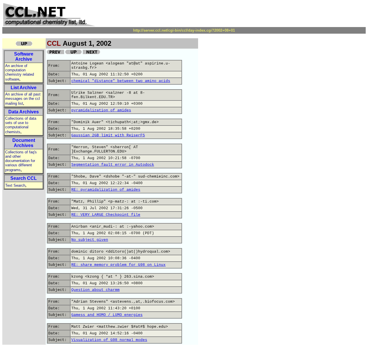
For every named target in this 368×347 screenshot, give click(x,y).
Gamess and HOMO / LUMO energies (107, 315)
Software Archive (23, 57)
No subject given (89, 240)
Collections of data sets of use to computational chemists (20, 125)
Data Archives (23, 111)
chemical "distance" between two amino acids (120, 81)
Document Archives (23, 143)
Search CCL (23, 178)
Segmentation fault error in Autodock (112, 165)
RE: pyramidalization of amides (105, 190)
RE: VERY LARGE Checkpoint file (105, 215)
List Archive (24, 87)
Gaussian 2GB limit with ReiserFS (108, 135)
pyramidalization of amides (101, 110)
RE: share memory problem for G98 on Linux (118, 265)
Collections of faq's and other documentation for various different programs (21, 161)
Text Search (15, 185)
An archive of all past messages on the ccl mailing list (23, 99)
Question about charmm (95, 290)
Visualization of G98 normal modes (109, 340)
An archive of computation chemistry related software (19, 72)
